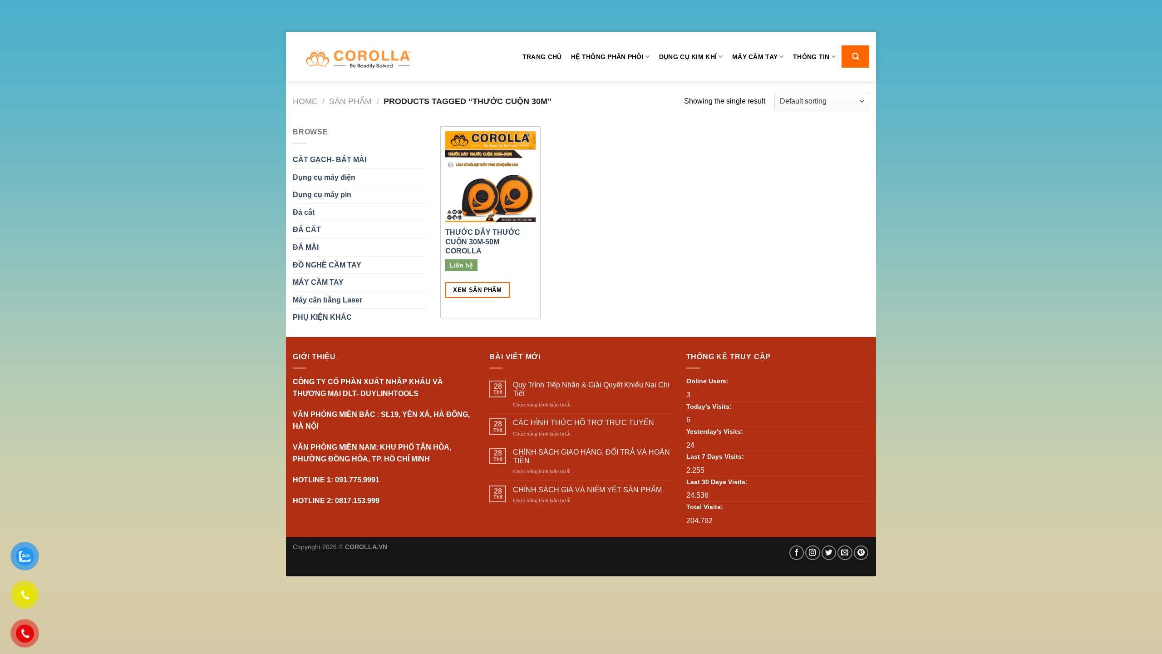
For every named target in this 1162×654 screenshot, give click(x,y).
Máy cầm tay (755, 56)
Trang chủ (542, 56)
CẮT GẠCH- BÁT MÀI (329, 160)
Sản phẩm (350, 101)
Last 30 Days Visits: (717, 482)
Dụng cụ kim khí (688, 56)
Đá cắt (304, 212)
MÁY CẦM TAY (318, 282)
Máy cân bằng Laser (327, 300)
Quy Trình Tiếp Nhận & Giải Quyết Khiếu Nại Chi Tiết (591, 389)
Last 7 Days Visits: (715, 456)
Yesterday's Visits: (714, 431)
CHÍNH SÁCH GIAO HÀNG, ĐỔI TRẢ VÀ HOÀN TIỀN (591, 456)
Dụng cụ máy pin (322, 194)
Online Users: (707, 381)
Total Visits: (704, 506)
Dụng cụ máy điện (324, 177)
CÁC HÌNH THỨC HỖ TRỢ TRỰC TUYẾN (583, 422)
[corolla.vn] (358, 59)
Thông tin (811, 56)
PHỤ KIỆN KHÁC (322, 317)
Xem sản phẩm (477, 290)
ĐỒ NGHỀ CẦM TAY (327, 265)
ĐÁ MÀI (306, 247)
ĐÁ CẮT (307, 229)
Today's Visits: (709, 406)
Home (305, 101)
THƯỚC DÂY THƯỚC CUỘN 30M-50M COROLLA (482, 241)
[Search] (855, 56)
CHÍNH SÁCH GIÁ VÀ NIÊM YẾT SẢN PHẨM (587, 490)
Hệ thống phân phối (607, 56)
